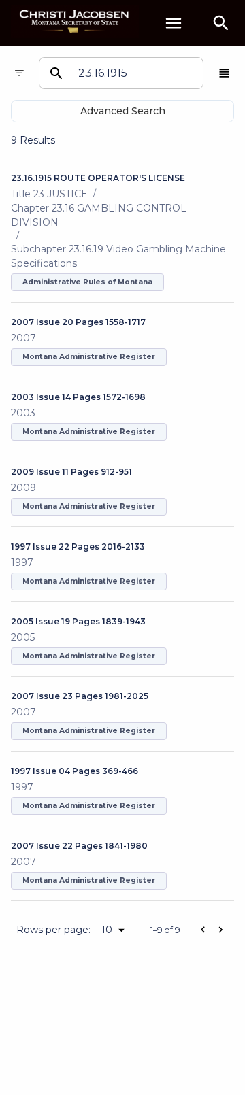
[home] (75, 23)
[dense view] (224, 73)
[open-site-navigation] (173, 23)
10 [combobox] (106, 930)
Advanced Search (122, 111)
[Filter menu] (19, 73)
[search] (221, 23)
